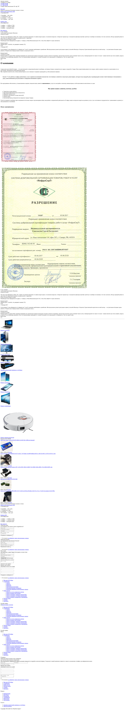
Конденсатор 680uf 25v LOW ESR (9, 479)
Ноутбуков (6, 695)
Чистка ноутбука (7, 706)
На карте (3, 9)
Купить (10, 452)
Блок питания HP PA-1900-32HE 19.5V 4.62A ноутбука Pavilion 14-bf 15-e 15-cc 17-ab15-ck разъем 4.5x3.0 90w (28, 490)
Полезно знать (7, 598)
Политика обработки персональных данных (17, 589)
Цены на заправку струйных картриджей (16, 595)
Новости (8, 584)
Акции (8, 583)
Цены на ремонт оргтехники (13, 593)
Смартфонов (6, 697)
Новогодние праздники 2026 (8, 11)
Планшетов (6, 696)
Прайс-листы (6, 590)
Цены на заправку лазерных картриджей (16, 594)
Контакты (5, 601)
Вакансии (8, 585)
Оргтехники (6, 700)
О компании (6, 581)
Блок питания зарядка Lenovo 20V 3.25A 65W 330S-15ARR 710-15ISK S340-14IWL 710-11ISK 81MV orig (26, 467)
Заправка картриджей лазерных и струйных (14, 705)
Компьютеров (6, 693)
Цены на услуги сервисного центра (15, 592)
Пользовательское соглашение (13, 588)
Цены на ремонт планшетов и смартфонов (16, 597)
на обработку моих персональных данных (18, 538)
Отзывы (5, 599)
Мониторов (6, 698)
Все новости (4, 30)
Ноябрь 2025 (4, 21)
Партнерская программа (12, 586)
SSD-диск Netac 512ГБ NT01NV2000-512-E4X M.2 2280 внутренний (18, 440)
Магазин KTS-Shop (8, 580)
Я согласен (15, 538)
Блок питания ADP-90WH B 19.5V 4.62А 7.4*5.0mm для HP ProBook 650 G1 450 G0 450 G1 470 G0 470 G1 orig (28, 453)
